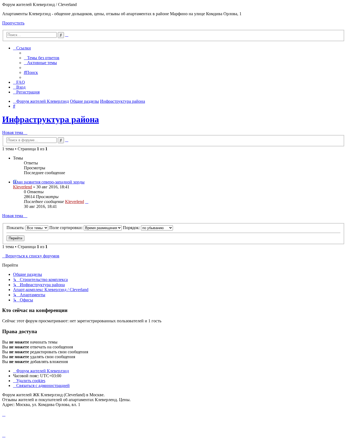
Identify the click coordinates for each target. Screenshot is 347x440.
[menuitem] (41, 57)
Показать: (16, 227)
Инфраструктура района (50, 119)
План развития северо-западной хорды (49, 182)
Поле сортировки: (66, 227)
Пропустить (13, 23)
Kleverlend (22, 187)
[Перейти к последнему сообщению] (86, 201)
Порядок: (132, 227)
